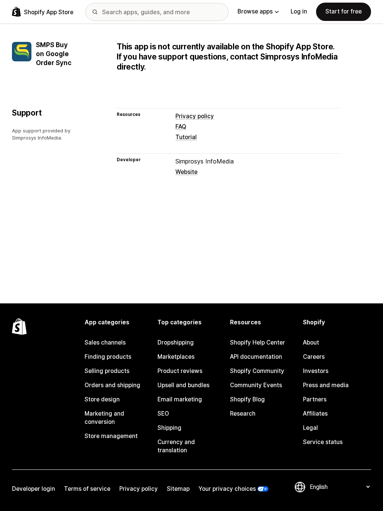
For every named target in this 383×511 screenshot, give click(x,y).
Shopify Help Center (257, 342)
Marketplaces (175, 356)
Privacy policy (194, 116)
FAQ (180, 126)
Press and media (326, 385)
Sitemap (178, 488)
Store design (102, 399)
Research (242, 413)
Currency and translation (176, 446)
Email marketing (179, 399)
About (311, 342)
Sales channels (105, 342)
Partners (315, 399)
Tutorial (186, 137)
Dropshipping (175, 342)
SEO (163, 413)
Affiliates (315, 413)
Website (186, 171)
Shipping (169, 427)
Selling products (107, 370)
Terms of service (87, 488)
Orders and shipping (112, 385)
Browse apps (255, 11)
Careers (314, 356)
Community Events (256, 385)
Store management (111, 436)
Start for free (343, 11)
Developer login (33, 488)
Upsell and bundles (183, 385)
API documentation (256, 356)
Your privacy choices (227, 488)
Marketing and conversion (104, 417)
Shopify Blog (247, 399)
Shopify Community (257, 370)
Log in (299, 11)
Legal (310, 427)
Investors (315, 370)
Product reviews (179, 370)
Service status (323, 442)
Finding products (108, 356)
